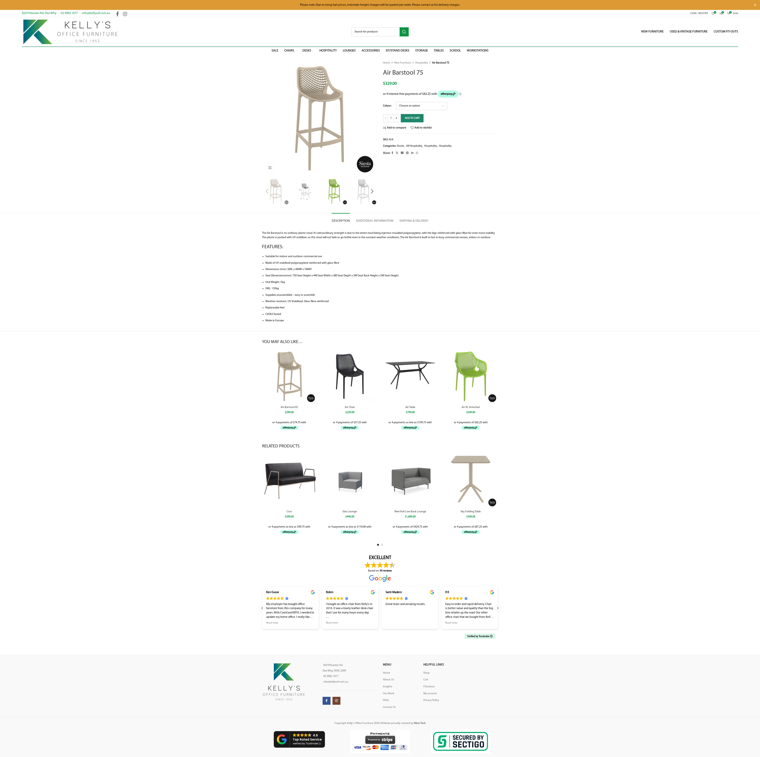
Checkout (429, 686)
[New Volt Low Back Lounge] (410, 480)
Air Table (410, 407)
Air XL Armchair (471, 407)
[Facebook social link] (117, 14)
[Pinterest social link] (407, 153)
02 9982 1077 (69, 13)
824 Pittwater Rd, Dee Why (39, 13)
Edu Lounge (350, 511)
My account (430, 693)
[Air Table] (410, 376)
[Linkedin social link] (412, 153)
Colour (387, 105)
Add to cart (412, 118)
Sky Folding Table (471, 511)
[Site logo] (70, 31)
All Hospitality (414, 146)
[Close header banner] (755, 5)
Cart (425, 679)
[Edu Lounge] (350, 480)
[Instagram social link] (125, 14)
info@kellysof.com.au (96, 13)
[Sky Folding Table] (471, 480)
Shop (426, 672)
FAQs (386, 700)
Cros (289, 511)
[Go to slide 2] (382, 545)
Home (386, 62)
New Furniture (402, 62)
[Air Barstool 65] (289, 376)
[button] (267, 191)
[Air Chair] (350, 376)
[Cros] (289, 480)
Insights (387, 686)
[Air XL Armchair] (471, 376)
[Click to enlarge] (270, 168)
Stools (400, 146)
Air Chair (350, 407)
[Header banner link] (374, 5)
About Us (388, 679)
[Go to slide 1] (378, 545)
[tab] (341, 219)
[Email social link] (402, 153)
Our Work (388, 693)
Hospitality (421, 62)
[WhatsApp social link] (417, 153)
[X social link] (397, 153)
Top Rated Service (307, 739)
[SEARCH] (404, 31)
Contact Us (389, 707)
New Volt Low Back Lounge (410, 511)
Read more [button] (272, 623)
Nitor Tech (420, 723)
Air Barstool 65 (289, 407)
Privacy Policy (431, 700)
